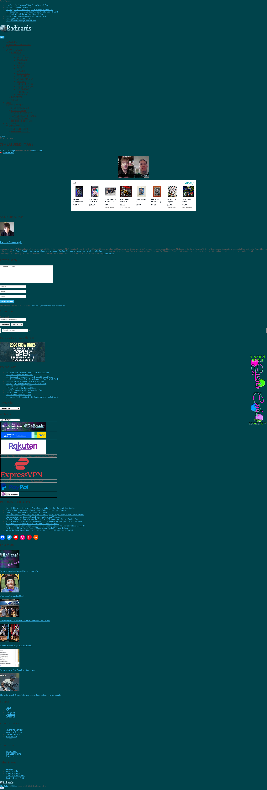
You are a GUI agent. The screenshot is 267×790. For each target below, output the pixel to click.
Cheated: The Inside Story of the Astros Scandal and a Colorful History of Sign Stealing (40, 508)
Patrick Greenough (7, 150)
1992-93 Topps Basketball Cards (18, 392)
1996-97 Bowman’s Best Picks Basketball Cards (24, 390)
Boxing (21, 65)
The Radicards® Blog (8, 786)
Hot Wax (21, 81)
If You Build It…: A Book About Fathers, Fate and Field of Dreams (32, 524)
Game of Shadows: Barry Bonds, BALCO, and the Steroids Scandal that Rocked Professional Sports (45, 526)
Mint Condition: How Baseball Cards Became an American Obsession (33, 517)
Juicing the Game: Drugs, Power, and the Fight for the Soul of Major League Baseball (39, 530)
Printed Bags (18, 110)
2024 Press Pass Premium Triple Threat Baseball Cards (27, 5)
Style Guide (10, 714)
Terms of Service (13, 734)
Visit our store (8, 153)
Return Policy (11, 752)
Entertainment (26, 79)
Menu (2, 37)
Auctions (15, 125)
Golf (19, 68)
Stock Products (20, 108)
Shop (14, 104)
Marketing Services (14, 732)
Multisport (23, 73)
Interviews (23, 89)
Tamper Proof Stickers (24, 115)
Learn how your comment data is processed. (48, 306)
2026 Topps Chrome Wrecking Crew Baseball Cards (26, 16)
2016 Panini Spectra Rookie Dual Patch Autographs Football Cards (32, 397)
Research (22, 94)
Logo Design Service (22, 121)
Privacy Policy (11, 736)
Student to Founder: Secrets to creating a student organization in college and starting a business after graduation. (57, 251)
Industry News (25, 86)
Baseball (22, 55)
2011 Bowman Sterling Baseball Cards (21, 21)
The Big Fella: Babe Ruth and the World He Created (26, 512)
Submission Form (20, 131)
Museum (9, 769)
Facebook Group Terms (15, 776)
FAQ (7, 710)
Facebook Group (13, 773)
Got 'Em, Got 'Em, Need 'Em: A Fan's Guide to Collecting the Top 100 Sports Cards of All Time (44, 521)
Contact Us (10, 717)
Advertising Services (14, 730)
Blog (17, 48)
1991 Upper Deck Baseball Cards (19, 19)
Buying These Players (15, 778)
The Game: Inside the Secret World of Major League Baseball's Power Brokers (37, 528)
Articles (16, 52)
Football (22, 60)
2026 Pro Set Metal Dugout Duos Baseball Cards (25, 14)
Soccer (21, 71)
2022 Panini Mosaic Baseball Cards (19, 7)
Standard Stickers (21, 113)
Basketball (23, 57)
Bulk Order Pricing (13, 754)
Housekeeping (25, 84)
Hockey (21, 63)
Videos (14, 100)
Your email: (4, 317)
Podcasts (16, 97)
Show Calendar (12, 771)
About (8, 708)
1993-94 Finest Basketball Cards (18, 395)
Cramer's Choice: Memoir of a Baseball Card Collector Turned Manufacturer (36, 510)
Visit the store (108, 253)
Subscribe (18, 43)
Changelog (10, 712)
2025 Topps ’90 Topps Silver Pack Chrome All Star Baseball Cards (32, 12)
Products (22, 92)
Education (23, 76)
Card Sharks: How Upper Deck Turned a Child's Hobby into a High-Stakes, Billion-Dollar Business (45, 515)
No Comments (37, 150)
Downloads (10, 756)
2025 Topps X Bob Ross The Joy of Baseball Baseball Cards (29, 10)
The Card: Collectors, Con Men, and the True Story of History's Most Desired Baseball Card (42, 519)
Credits (9, 739)
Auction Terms (19, 129)
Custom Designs (20, 118)
